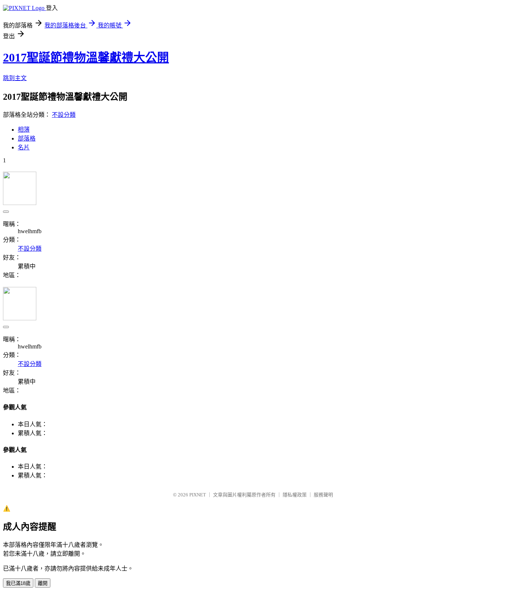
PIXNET (197, 495)
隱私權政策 (295, 495)
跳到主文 (15, 78)
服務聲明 (323, 495)
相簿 (24, 129)
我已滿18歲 (18, 583)
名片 (24, 147)
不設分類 (64, 115)
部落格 (27, 138)
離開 (42, 583)
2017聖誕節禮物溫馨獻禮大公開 (86, 57)
